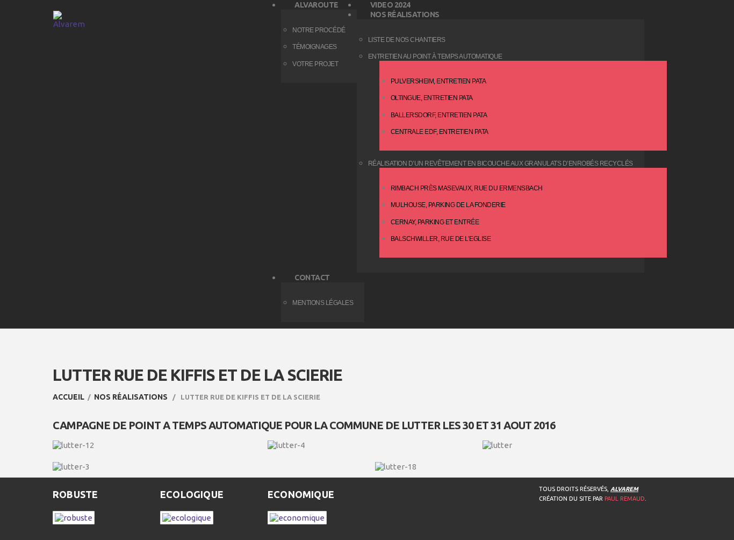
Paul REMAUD (625, 498)
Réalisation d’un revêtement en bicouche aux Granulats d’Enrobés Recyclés (500, 163)
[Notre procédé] (74, 516)
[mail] (610, 526)
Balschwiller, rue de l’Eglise (441, 239)
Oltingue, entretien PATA (432, 98)
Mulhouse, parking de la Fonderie (448, 205)
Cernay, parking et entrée (435, 222)
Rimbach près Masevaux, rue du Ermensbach (467, 188)
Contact (312, 277)
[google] (589, 526)
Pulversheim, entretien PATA (438, 81)
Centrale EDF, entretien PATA (439, 132)
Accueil (68, 397)
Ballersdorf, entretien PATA (439, 115)
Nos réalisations (131, 397)
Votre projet (315, 64)
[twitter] (567, 526)
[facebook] (546, 526)
